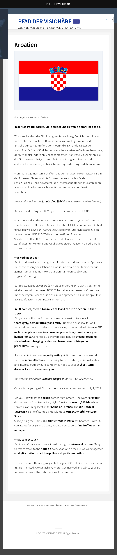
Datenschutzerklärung (49, 505)
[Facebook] (94, 511)
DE (106, 19)
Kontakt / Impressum (76, 505)
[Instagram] (103, 511)
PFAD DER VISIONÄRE (44, 21)
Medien (30, 505)
